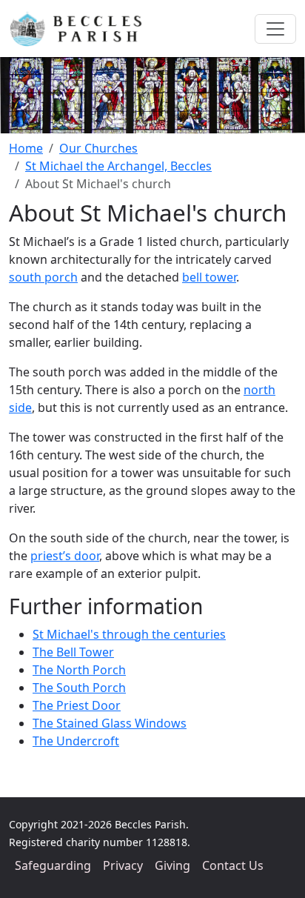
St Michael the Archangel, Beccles (118, 166)
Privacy (123, 865)
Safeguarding (53, 865)
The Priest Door (77, 705)
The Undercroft (76, 741)
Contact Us (233, 865)
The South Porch (79, 687)
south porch (43, 277)
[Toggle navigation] (275, 29)
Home (26, 148)
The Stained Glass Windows (110, 723)
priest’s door (64, 556)
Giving (172, 865)
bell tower (209, 277)
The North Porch (79, 670)
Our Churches (98, 148)
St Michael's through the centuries (129, 634)
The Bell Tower (73, 652)
